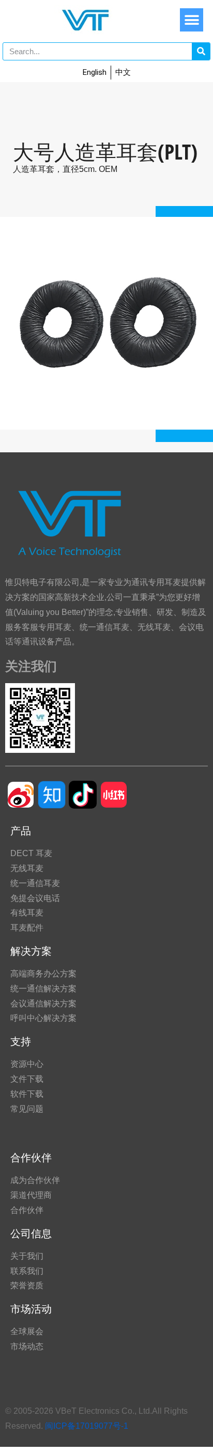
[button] (191, 19)
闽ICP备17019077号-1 (86, 1426)
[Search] (201, 51)
